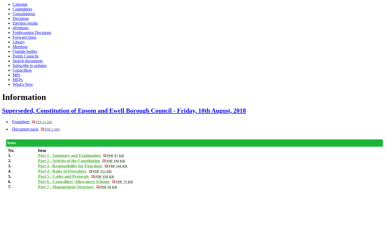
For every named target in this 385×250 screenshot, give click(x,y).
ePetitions (21, 28)
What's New (23, 84)
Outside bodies (25, 51)
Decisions (21, 18)
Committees (22, 9)
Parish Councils (25, 56)
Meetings (20, 46)
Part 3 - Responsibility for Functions (82, 166)
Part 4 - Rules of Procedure (75, 171)
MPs (16, 75)
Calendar (20, 4)
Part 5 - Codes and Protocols (76, 176)
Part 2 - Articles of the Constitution (81, 160)
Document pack (36, 129)
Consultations (24, 14)
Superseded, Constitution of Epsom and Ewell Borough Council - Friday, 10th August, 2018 (124, 110)
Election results (25, 23)
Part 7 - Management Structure (77, 187)
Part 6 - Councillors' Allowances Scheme (85, 181)
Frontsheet (32, 122)
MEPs (18, 79)
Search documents (28, 61)
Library (19, 42)
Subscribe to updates (30, 65)
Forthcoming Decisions (32, 32)
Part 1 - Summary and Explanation (81, 155)
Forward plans (24, 37)
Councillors (22, 70)
